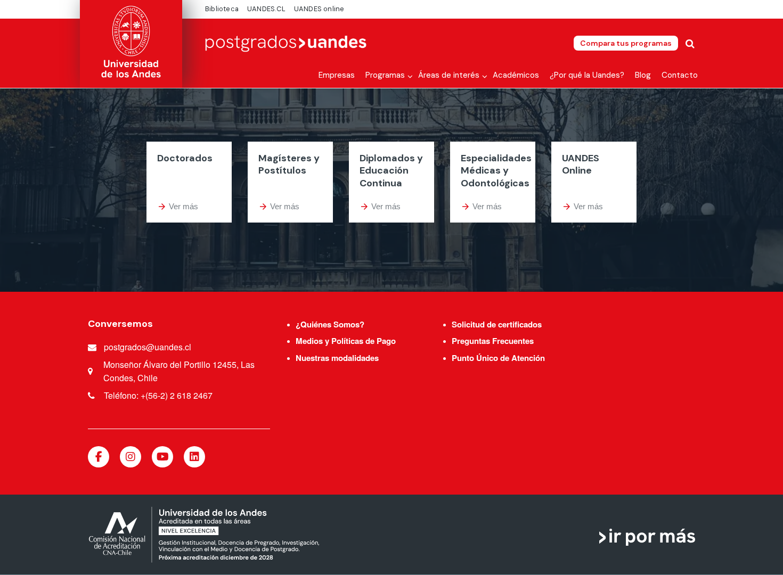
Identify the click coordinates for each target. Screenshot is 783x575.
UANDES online (319, 8)
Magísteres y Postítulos (289, 164)
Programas (385, 75)
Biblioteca (222, 8)
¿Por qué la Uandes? (587, 75)
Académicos (516, 75)
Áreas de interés (448, 75)
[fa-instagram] (130, 456)
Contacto (680, 75)
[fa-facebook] (98, 456)
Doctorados (185, 158)
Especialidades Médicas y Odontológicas (496, 171)
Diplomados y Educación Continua (391, 171)
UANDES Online (580, 164)
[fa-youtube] (162, 456)
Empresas (337, 75)
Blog (643, 75)
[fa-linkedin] (194, 456)
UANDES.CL (266, 8)
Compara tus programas (626, 43)
